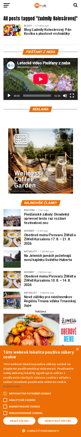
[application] (40, 79)
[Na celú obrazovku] (72, 95)
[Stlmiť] (65, 95)
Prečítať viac (11, 386)
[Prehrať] (9, 95)
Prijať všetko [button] (19, 420)
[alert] (40, 391)
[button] (40, 430)
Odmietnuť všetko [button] (57, 420)
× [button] (77, 349)
